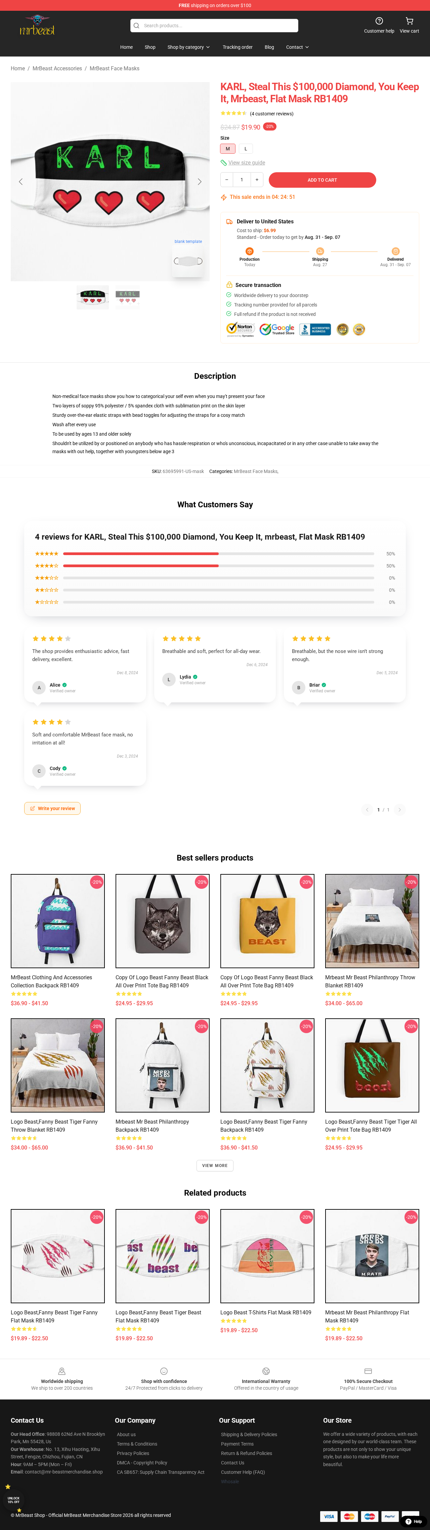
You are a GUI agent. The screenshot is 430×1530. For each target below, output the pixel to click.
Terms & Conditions (137, 1444)
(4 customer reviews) (272, 113)
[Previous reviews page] (367, 810)
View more (215, 1165)
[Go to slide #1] (93, 297)
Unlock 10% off (13, 1500)
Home (18, 68)
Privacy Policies (133, 1453)
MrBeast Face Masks (114, 68)
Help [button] (418, 1521)
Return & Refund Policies (246, 1453)
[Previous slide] (21, 182)
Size (224, 138)
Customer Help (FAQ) (243, 1472)
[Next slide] (199, 182)
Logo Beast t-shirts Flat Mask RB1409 (265, 1312)
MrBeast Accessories (57, 68)
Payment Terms (237, 1444)
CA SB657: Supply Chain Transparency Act (161, 1472)
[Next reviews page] (400, 810)
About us (126, 1434)
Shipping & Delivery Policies (249, 1434)
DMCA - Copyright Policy (142, 1462)
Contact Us (232, 1462)
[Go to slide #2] (128, 297)
